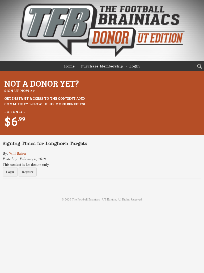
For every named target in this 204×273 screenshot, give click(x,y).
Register (27, 172)
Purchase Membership (102, 66)
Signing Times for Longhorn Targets (45, 143)
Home (69, 66)
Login (134, 66)
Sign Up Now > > (19, 90)
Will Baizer (17, 153)
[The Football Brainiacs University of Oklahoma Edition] (102, 30)
